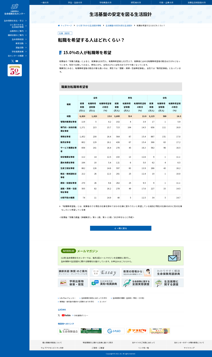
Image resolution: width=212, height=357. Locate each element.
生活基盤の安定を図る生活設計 (119, 25)
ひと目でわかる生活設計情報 (17, 25)
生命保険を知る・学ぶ (14, 20)
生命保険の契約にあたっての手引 (94, 298)
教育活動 (20, 43)
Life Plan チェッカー (68, 298)
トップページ (66, 25)
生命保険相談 (18, 39)
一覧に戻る (122, 228)
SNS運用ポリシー (81, 315)
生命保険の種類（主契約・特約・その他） (129, 298)
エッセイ (103, 302)
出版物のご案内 (17, 30)
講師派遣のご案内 (16, 35)
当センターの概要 (16, 55)
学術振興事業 (18, 51)
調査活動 (20, 47)
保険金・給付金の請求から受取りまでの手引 (77, 302)
